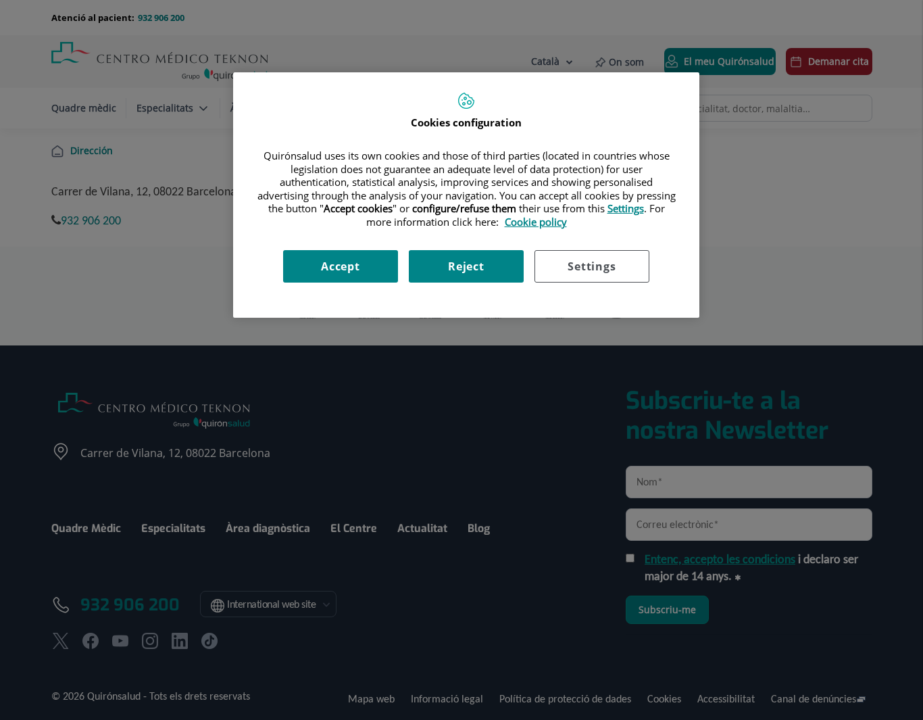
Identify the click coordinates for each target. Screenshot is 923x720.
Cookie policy (536, 222)
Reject (466, 266)
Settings (592, 266)
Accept (340, 266)
